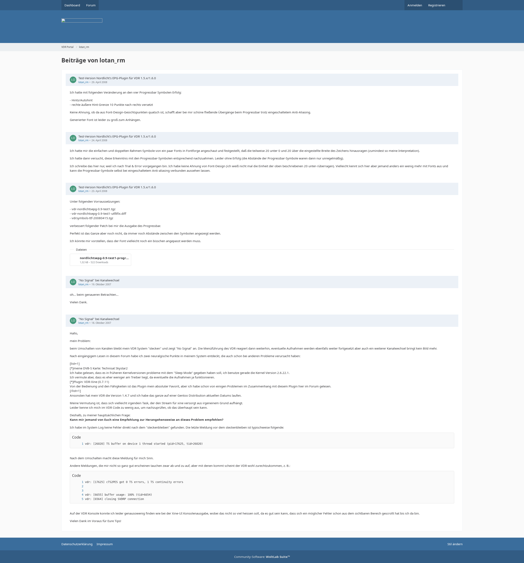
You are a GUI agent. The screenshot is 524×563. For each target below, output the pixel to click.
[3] (78, 491)
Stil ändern (455, 544)
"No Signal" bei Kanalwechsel (98, 280)
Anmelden (415, 5)
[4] (78, 495)
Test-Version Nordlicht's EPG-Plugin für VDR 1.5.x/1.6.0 (117, 78)
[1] (78, 444)
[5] (78, 499)
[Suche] (455, 5)
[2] (78, 486)
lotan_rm (83, 82)
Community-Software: (262, 557)
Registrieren (436, 5)
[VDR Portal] (262, 26)
